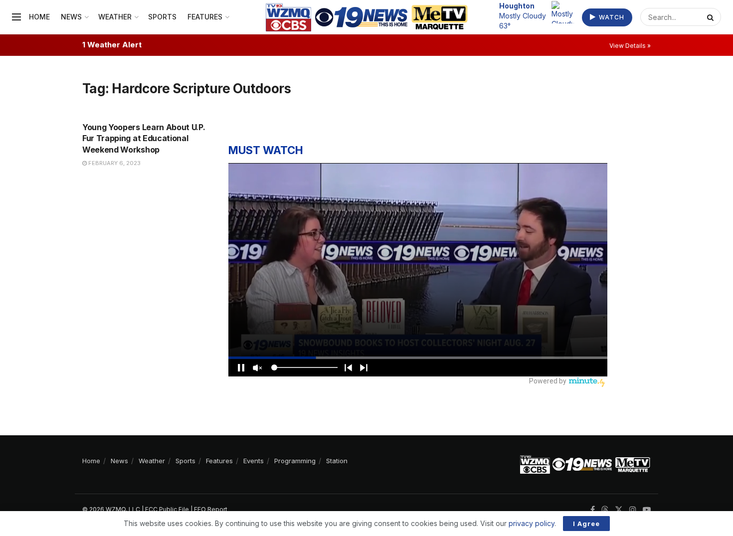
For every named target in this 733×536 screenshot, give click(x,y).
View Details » (630, 45)
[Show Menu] (16, 16)
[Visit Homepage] (367, 17)
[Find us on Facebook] (592, 510)
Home (39, 16)
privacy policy (531, 523)
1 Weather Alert (112, 44)
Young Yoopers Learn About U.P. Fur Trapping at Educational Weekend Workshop (143, 138)
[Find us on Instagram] (632, 510)
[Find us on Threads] (604, 510)
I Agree (586, 524)
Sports (162, 16)
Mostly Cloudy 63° (522, 15)
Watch (610, 17)
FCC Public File (167, 509)
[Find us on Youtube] (647, 510)
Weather (115, 16)
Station (337, 461)
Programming (295, 461)
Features (204, 16)
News (71, 16)
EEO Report (210, 509)
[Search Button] (711, 17)
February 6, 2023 (114, 163)
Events (253, 461)
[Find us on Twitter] (619, 510)
